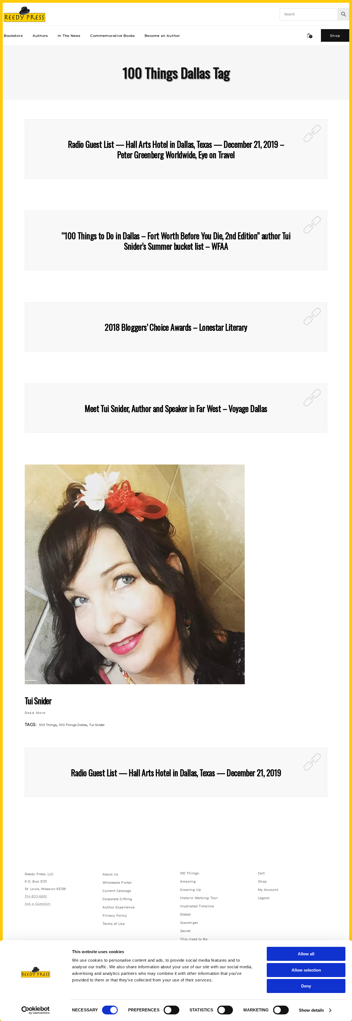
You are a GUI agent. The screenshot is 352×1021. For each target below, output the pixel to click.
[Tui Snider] (135, 574)
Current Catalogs (117, 891)
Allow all (306, 954)
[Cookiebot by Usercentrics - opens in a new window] (36, 1010)
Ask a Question (38, 904)
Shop (262, 881)
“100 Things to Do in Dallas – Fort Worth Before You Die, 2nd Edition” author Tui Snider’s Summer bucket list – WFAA (176, 240)
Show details (311, 1010)
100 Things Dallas (73, 725)
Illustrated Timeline (197, 906)
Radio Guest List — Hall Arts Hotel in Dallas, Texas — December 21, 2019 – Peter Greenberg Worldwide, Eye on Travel (176, 149)
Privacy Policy (115, 915)
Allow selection (306, 970)
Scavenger (189, 923)
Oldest (185, 914)
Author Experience (119, 907)
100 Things (48, 725)
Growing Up (190, 890)
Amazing (188, 881)
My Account (268, 890)
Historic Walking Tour (199, 898)
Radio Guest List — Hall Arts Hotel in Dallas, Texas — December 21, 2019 (176, 772)
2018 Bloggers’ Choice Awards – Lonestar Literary (176, 327)
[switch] (171, 1010)
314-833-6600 (36, 896)
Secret (185, 931)
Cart (261, 873)
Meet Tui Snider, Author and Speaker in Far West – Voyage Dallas (176, 408)
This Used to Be (194, 939)
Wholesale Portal (117, 882)
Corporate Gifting (118, 899)
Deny (306, 986)
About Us (111, 874)
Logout (264, 898)
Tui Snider (38, 700)
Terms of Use (114, 924)
